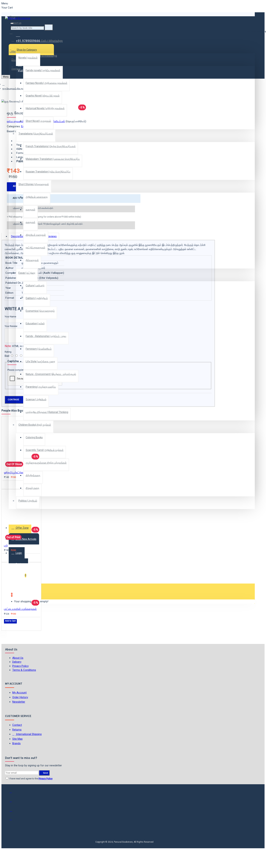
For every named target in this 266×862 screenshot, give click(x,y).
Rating (8, 351)
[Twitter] (13, 802)
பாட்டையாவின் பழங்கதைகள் (20, 609)
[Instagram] (13, 811)
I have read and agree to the (30, 778)
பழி (6, 545)
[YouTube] (13, 820)
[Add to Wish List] (6, 484)
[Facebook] (13, 793)
